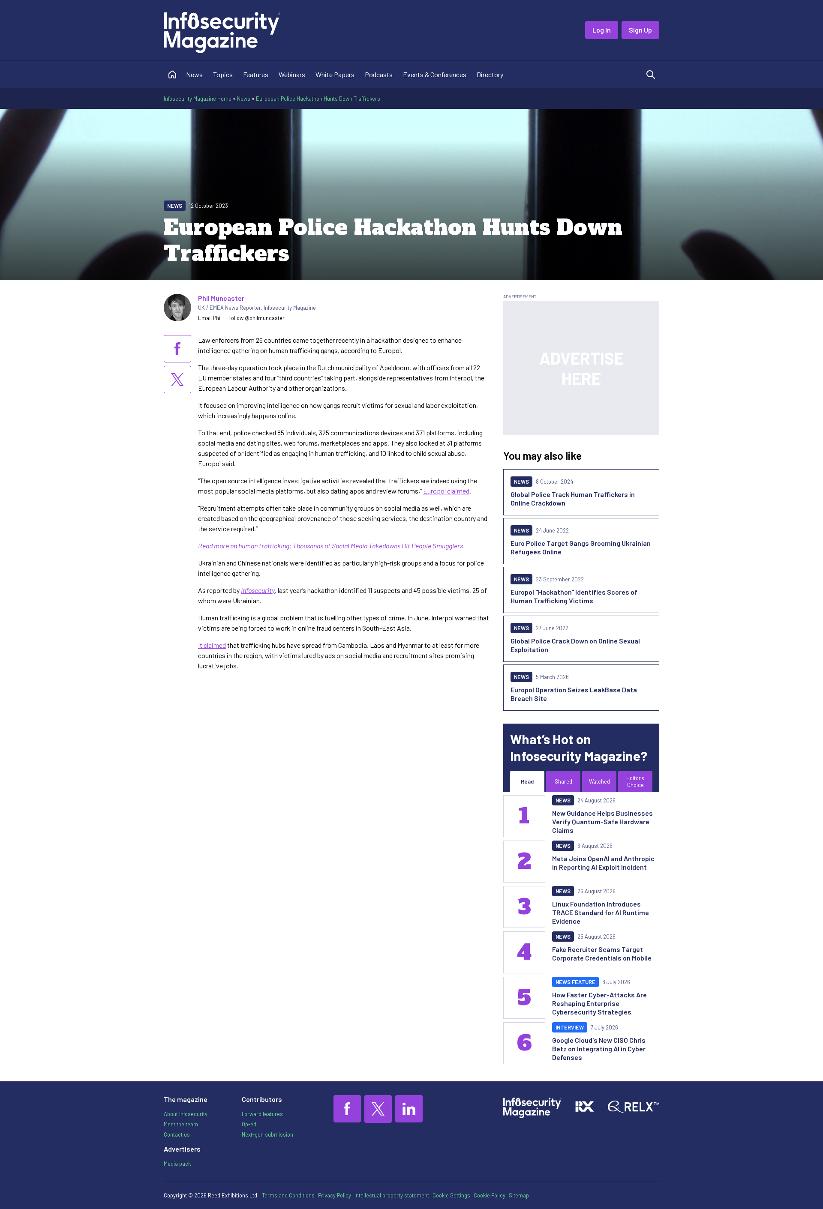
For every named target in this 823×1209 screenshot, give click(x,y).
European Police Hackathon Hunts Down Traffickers (318, 98)
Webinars (292, 74)
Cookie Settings (451, 1195)
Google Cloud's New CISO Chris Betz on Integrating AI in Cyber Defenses (599, 1048)
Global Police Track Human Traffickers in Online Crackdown (573, 498)
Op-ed (249, 1124)
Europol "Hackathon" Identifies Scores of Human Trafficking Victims (574, 596)
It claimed (212, 645)
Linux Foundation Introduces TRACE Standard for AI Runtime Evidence (600, 912)
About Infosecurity (185, 1113)
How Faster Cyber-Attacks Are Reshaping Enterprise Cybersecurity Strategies (599, 1003)
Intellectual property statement (391, 1195)
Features (255, 74)
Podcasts (379, 74)
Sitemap (519, 1195)
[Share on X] (177, 379)
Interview (570, 1027)
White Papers (334, 74)
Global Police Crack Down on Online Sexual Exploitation (575, 645)
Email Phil (210, 317)
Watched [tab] (599, 781)
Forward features (262, 1113)
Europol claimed (446, 491)
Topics (223, 74)
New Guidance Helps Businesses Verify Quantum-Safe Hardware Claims (602, 821)
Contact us (177, 1134)
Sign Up (640, 30)
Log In (601, 30)
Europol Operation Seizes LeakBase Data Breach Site (574, 693)
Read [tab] (527, 781)
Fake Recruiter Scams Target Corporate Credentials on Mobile (602, 953)
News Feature (575, 982)
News (194, 74)
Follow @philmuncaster (256, 317)
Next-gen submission (267, 1134)
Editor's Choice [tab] (635, 781)
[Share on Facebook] (177, 348)
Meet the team (181, 1124)
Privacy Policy (334, 1195)
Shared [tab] (563, 781)
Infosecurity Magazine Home (197, 98)
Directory (490, 74)
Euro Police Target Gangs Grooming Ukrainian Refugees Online (581, 547)
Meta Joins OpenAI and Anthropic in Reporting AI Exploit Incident (603, 862)
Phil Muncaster (221, 298)
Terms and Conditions (288, 1195)
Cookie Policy (489, 1195)
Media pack (177, 1163)
